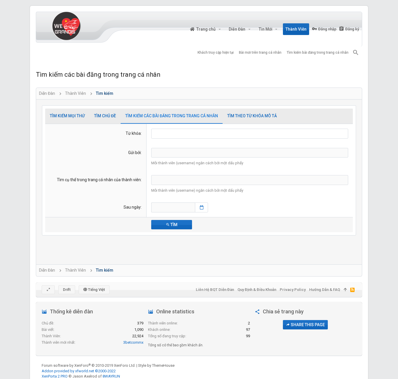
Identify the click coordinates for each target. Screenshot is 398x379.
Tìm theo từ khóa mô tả (252, 115)
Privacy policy (293, 289)
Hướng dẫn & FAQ (324, 289)
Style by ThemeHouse (156, 365)
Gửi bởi (134, 152)
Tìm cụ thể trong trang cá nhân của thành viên (99, 179)
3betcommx (133, 342)
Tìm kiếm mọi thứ (67, 115)
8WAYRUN (111, 376)
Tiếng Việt (96, 289)
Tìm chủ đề (105, 115)
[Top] (345, 289)
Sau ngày (132, 207)
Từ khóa (133, 133)
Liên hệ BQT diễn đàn (215, 289)
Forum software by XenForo (88, 365)
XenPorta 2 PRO (55, 376)
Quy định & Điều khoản (256, 289)
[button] (219, 29)
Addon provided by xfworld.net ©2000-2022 (79, 371)
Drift (67, 289)
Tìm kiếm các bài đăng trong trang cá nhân (171, 115)
